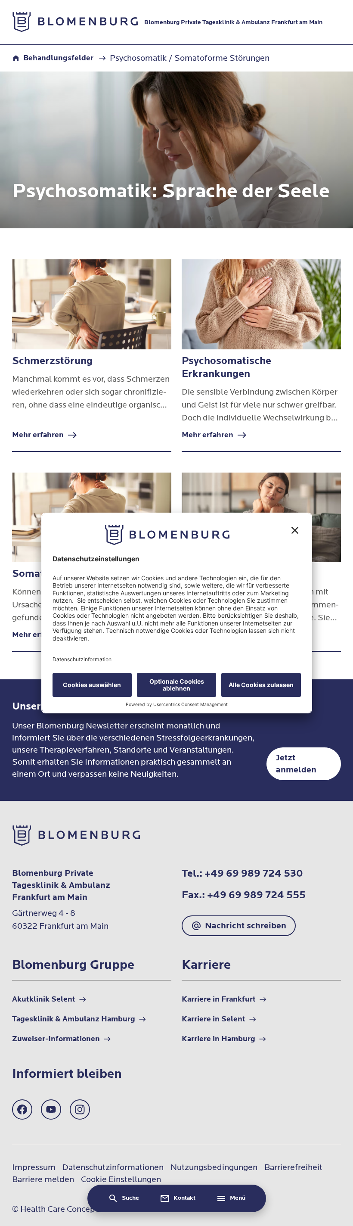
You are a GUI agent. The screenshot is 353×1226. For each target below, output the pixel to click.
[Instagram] (80, 1109)
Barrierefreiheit (293, 1167)
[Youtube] (51, 1109)
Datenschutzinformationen (113, 1167)
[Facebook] (22, 1109)
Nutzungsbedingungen (213, 1167)
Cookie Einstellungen (121, 1179)
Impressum (34, 1167)
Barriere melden (43, 1179)
